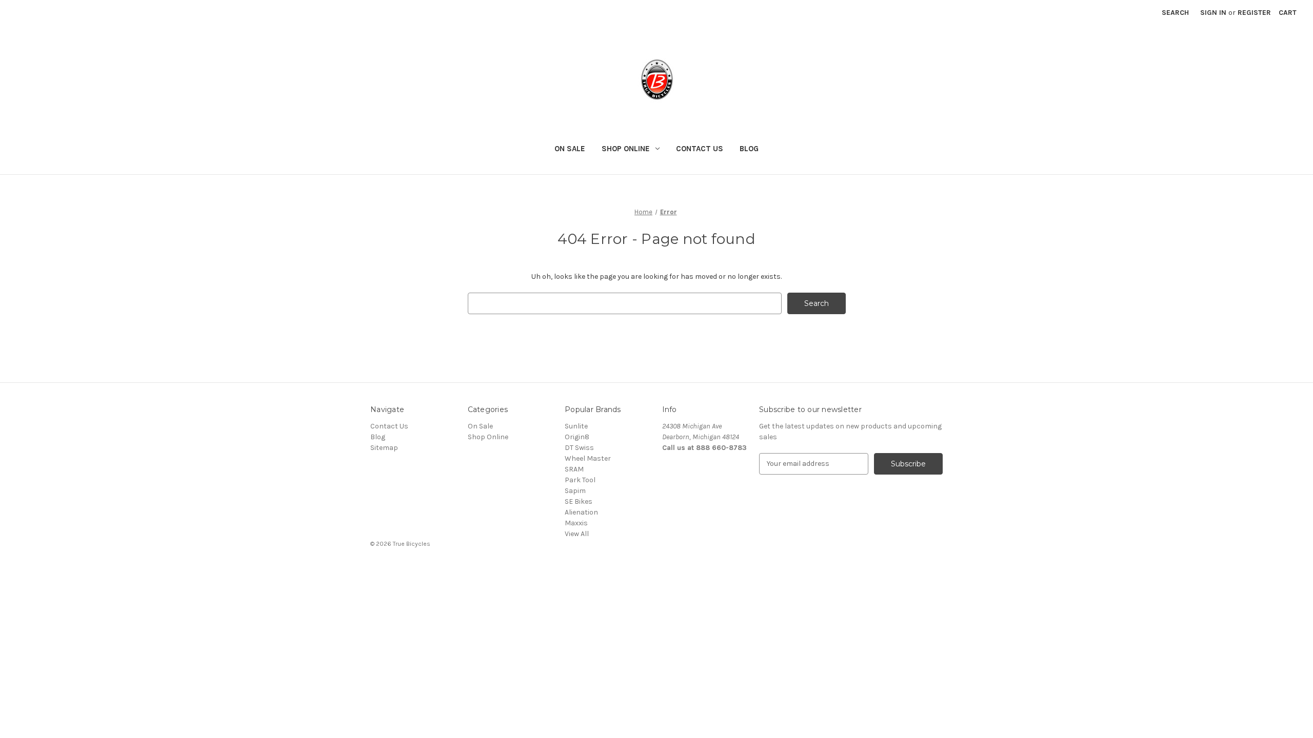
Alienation (581, 512)
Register (1254, 12)
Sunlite (576, 426)
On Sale (569, 148)
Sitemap (384, 447)
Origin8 (577, 437)
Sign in (1213, 12)
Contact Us (699, 148)
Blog (749, 148)
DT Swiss (579, 447)
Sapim (575, 490)
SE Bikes (578, 501)
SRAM (574, 469)
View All (577, 533)
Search (1175, 12)
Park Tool (580, 480)
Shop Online (626, 148)
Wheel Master (588, 458)
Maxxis (576, 523)
